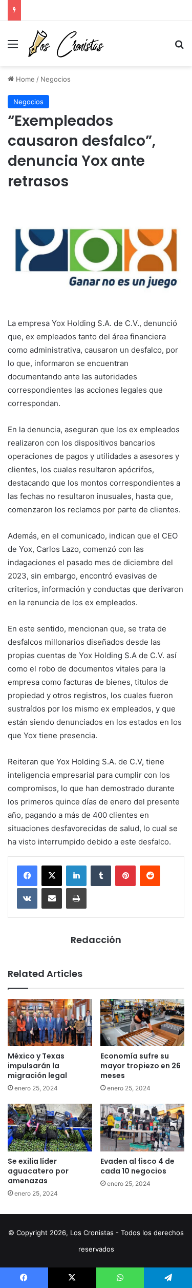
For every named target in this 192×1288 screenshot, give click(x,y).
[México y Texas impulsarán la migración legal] (50, 1023)
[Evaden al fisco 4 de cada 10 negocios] (142, 1127)
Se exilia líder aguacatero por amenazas (38, 1171)
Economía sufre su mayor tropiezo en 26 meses (140, 1066)
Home (24, 79)
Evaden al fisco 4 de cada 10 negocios (137, 1166)
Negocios (55, 79)
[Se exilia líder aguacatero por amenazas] (50, 1127)
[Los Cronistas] (65, 43)
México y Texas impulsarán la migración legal (37, 1066)
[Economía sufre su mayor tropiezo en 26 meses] (142, 1023)
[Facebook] (27, 876)
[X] (51, 876)
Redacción (96, 939)
